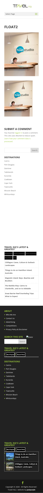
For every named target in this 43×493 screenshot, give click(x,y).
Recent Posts (8, 253)
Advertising (10, 322)
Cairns (6, 161)
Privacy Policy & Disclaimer (16, 329)
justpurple (31, 490)
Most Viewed (8, 257)
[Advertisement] (21, 220)
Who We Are (11, 315)
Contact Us (10, 318)
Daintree (7, 168)
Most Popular (10, 354)
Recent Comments (19, 253)
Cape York (8, 183)
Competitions (11, 326)
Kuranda (7, 176)
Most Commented (31, 253)
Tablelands (8, 172)
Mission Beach (10, 190)
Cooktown (8, 179)
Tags (14, 257)
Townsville (8, 187)
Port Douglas (9, 165)
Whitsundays (9, 194)
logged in (18, 133)
